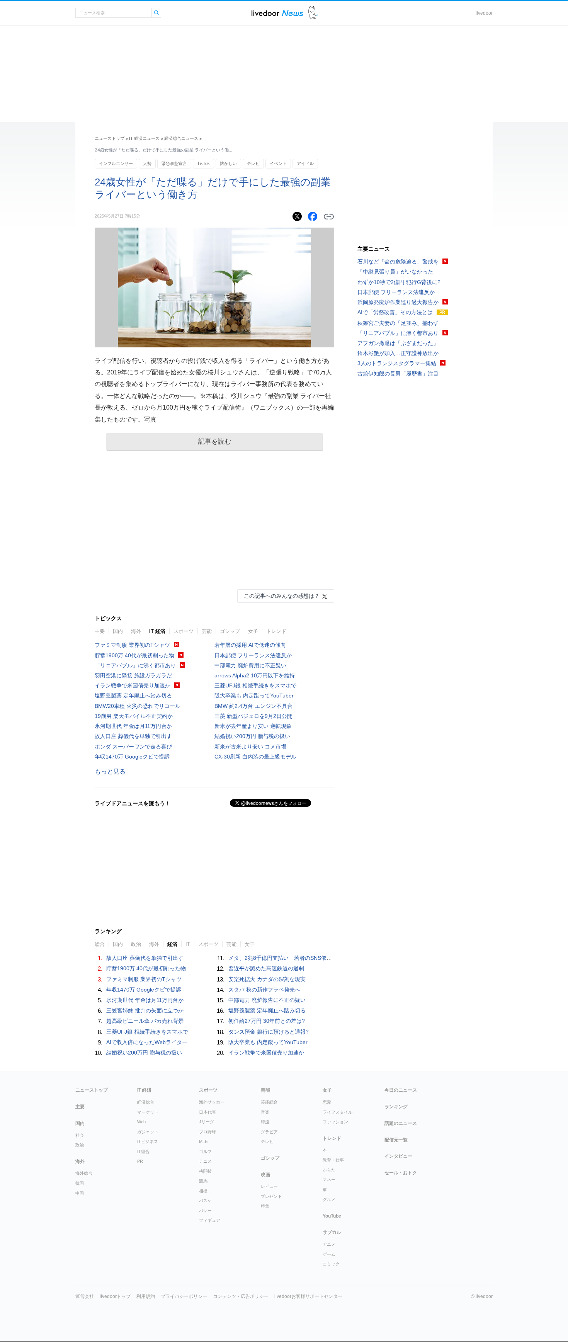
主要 (100, 631)
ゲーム (329, 1254)
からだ (329, 1170)
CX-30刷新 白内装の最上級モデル (255, 756)
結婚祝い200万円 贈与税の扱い (252, 736)
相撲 (203, 1191)
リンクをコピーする (328, 217)
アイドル (305, 163)
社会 (79, 1135)
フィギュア (209, 1220)
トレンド (276, 631)
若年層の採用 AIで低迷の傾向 (250, 645)
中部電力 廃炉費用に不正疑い (250, 665)
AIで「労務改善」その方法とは (395, 312)
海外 (136, 631)
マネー (329, 1179)
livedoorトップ (115, 1296)
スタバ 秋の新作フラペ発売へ (264, 990)
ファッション (335, 1121)
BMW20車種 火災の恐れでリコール (137, 706)
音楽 (265, 1112)
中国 (79, 1193)
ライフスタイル (337, 1112)
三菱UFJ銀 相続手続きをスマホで (255, 685)
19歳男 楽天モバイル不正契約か (134, 716)
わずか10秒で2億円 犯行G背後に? (398, 282)
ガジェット (147, 1131)
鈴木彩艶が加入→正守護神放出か (398, 353)
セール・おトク (400, 1172)
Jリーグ (206, 1121)
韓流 (265, 1121)
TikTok (203, 163)
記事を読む (214, 441)
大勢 (147, 163)
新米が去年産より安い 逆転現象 (253, 726)
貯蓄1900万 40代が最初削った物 (134, 655)
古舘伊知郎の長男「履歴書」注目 (398, 374)
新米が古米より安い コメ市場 (250, 746)
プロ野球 (207, 1131)
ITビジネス (147, 1141)
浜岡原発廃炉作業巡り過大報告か (398, 302)
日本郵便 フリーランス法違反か (253, 655)
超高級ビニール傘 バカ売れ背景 (145, 1021)
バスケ (205, 1200)
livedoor (484, 13)
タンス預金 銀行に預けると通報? (268, 1032)
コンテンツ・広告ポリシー (241, 1296)
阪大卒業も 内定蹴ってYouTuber (254, 695)
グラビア (269, 1131)
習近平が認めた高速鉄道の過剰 (266, 968)
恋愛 (327, 1102)
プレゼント (271, 1196)
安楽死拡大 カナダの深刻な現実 (267, 979)
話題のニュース (400, 1123)
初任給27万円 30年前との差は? (266, 1021)
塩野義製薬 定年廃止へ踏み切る (133, 695)
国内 (118, 631)
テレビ (253, 163)
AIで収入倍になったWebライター (146, 1042)
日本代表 (207, 1112)
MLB (203, 1141)
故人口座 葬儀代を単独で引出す (133, 736)
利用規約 (145, 1296)
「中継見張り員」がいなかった (395, 272)
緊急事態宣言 (174, 163)
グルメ (329, 1199)
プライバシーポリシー (184, 1296)
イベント (278, 163)
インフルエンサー (116, 163)
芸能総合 (269, 1102)
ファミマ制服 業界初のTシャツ (132, 645)
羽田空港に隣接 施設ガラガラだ (133, 675)
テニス (205, 1161)
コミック (331, 1264)
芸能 (207, 631)
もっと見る (110, 771)
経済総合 (145, 1102)
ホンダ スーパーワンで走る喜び (133, 746)
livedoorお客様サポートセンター (308, 1296)
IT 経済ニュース (144, 138)
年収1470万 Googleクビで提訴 (132, 756)
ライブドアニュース (277, 13)
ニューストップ (109, 138)
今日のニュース (400, 1090)
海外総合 (83, 1173)
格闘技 (205, 1171)
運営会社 (84, 1296)
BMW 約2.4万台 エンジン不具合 (253, 706)
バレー (205, 1210)
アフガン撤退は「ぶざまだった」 (398, 343)
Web (141, 1121)
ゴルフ (205, 1151)
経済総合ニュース (181, 138)
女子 (253, 631)
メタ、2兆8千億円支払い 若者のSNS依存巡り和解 (291, 958)
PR (140, 1161)
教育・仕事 (333, 1160)
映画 (265, 1174)
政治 (79, 1145)
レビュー (269, 1186)
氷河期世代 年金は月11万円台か (133, 726)
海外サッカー (211, 1102)
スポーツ (183, 631)
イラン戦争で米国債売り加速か (132, 685)
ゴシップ (230, 631)
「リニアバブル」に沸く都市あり (135, 665)
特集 (265, 1206)
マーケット (147, 1112)
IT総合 (143, 1151)
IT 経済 (157, 631)
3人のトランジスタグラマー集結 (396, 363)
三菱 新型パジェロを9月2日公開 (253, 716)
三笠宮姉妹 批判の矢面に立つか (145, 1010)
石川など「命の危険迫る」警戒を (398, 262)
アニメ (329, 1244)
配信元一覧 (396, 1140)
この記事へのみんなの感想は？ (282, 596)
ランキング (396, 1106)
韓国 (79, 1183)
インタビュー (398, 1156)
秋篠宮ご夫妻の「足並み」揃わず (398, 323)
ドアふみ (313, 13)
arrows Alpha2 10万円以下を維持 (254, 675)
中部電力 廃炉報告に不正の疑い (267, 1000)
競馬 (203, 1181)
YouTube (332, 1216)
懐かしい (228, 163)
